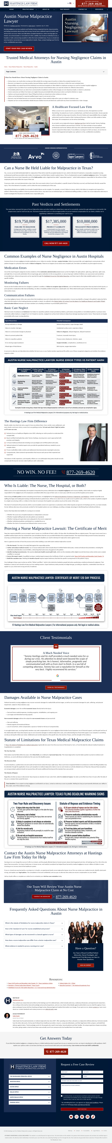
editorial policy (49, 1009)
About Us (46, 9)
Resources (99, 9)
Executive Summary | (75, 985)
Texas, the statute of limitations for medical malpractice (22, 745)
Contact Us (82, 9)
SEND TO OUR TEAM (82, 1109)
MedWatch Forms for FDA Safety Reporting (56, 276)
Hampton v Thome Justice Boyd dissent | (23, 985)
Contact (78, 1130)
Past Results (64, 9)
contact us (96, 1007)
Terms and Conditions (92, 1102)
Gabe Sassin (31, 26)
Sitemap (70, 1130)
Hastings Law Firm (15, 26)
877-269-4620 (92, 3)
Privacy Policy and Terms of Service (80, 1105)
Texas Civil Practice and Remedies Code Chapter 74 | (30, 983)
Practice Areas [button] (28, 9)
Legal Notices (96, 1130)
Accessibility (86, 1130)
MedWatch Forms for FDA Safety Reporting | (31, 987)
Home (11, 9)
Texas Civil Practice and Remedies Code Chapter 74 (89, 556)
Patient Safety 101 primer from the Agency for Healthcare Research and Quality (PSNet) (79, 301)
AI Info (105, 1130)
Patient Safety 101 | (67, 983)
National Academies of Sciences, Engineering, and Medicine (72, 496)
